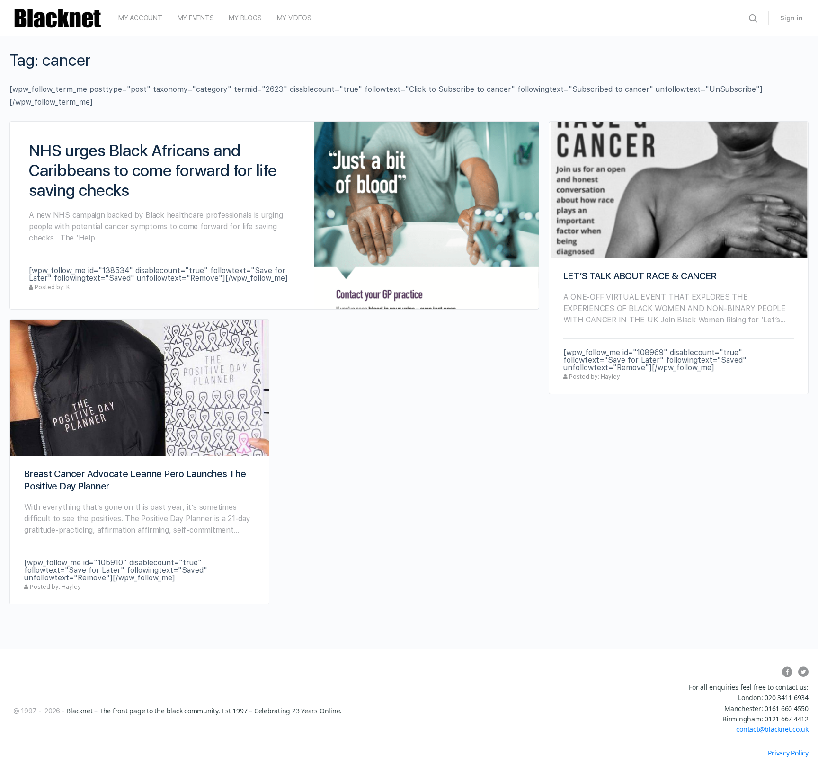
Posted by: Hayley (594, 376)
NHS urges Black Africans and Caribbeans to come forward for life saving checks (153, 170)
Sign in (791, 18)
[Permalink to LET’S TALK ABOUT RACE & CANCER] (678, 190)
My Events (196, 18)
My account (140, 18)
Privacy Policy (788, 752)
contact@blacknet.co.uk (772, 729)
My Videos (294, 18)
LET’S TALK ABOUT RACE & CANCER (640, 276)
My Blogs (245, 18)
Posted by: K (51, 287)
